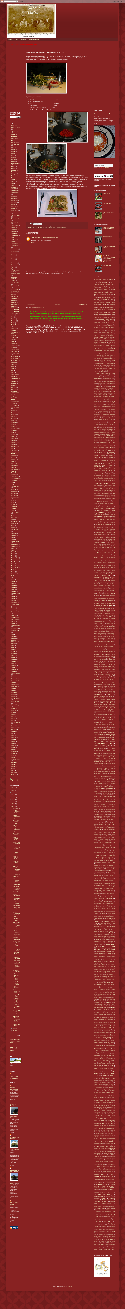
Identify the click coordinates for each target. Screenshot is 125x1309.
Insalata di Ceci (111, 633)
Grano (95, 623)
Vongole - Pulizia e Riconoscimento (102, 1236)
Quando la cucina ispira (108, 959)
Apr (95, 307)
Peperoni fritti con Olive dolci (108, 877)
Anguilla (13, 151)
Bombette (96, 332)
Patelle (13, 556)
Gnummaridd (14, 401)
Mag (113, 684)
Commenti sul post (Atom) (38, 307)
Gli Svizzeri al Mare (100, 611)
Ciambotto (96, 422)
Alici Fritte (109, 296)
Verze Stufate (102, 1231)
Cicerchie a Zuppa (104, 426)
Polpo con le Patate (105, 924)
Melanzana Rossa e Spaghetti (104, 709)
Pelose (102, 868)
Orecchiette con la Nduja (100, 758)
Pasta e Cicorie (64, 226)
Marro (108, 699)
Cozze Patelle (15, 309)
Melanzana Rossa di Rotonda (14, 473)
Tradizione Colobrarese (107, 1176)
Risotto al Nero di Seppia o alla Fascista (16, 984)
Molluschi (13, 489)
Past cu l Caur (110, 821)
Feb (97, 552)
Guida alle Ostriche (100, 628)
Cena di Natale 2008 (15, 852)
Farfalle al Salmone (110, 537)
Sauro (12, 647)
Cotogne (13, 302)
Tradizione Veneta (98, 1205)
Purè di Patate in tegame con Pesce (107, 956)
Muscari (13, 504)
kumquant (14, 774)
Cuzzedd (102, 505)
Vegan (111, 1223)
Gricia (101, 626)
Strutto (13, 688)
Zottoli (12, 770)
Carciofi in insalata (109, 376)
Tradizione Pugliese (61, 227)
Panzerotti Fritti (97, 808)
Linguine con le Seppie (104, 671)
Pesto (12, 570)
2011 (13, 799)
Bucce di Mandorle (109, 343)
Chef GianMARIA (35, 237)
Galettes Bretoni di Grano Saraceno (15, 380)
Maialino (13, 459)
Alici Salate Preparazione (105, 297)
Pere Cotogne (15, 562)
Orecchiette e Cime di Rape (101, 769)
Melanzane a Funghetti (102, 712)
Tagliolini (13, 694)
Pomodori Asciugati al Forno (102, 929)
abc (106, 282)
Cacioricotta (110, 352)
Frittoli (12, 372)
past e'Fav (107, 824)
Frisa (12, 366)
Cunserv (111, 503)
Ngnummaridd (110, 737)
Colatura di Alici (15, 286)
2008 (13, 806)
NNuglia (13, 508)
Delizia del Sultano (98, 508)
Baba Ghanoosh (97, 315)
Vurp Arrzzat (107, 1237)
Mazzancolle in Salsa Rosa (16, 822)
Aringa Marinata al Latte (99, 309)
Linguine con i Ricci (107, 667)
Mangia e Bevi (109, 692)
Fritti (12, 370)
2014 (13, 792)
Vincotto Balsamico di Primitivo (103, 1232)
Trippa (13, 739)
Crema (101, 488)
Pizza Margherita (97, 903)
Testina (13, 712)
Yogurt (13, 764)
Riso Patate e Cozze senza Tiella (101, 1007)
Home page (57, 304)
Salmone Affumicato (14, 640)
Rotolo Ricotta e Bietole (99, 1038)
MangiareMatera (98, 694)
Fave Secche (14, 343)
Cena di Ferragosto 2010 (109, 407)
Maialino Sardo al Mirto (99, 687)
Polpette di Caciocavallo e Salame (106, 916)
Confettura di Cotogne (99, 455)
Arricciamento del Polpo (107, 311)
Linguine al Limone (109, 662)
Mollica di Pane (15, 486)
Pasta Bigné (107, 832)
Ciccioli (13, 255)
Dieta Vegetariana (40, 226)
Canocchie (14, 202)
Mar (109, 694)
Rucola (45, 227)
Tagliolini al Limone (98, 1143)
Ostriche (13, 527)
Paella (98, 781)
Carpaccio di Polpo (111, 384)
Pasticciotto (96, 862)
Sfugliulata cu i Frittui (103, 1090)
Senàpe (13, 655)
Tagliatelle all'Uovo (109, 1135)
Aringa (13, 153)
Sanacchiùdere (97, 1060)
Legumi (13, 434)
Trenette (13, 731)
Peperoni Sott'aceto (108, 882)
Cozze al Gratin (106, 477)
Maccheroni (14, 450)
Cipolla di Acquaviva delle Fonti (15, 270)
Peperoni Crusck (109, 873)
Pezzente (13, 574)
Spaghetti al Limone (98, 1100)
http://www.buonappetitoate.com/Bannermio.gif (15, 1041)
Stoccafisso (14, 677)
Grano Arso (14, 413)
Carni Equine (14, 225)
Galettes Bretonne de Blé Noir (107, 598)
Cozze (107, 475)
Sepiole (13, 657)
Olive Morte (98, 750)
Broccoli (13, 181)
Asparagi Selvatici (13, 158)
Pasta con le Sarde (99, 847)
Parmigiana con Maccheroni (102, 816)
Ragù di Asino (106, 969)
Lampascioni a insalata (99, 649)
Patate (13, 554)
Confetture (103, 457)
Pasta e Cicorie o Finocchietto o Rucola (16, 958)
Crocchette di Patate (98, 498)
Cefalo (13, 241)
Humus (113, 628)
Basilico (13, 166)
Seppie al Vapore (105, 1078)
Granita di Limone (99, 621)
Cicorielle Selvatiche (108, 430)
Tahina (13, 696)
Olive (12, 519)
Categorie (23, 39)
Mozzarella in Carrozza (110, 734)
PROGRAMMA (14, 1116)
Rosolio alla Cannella (108, 1037)
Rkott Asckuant (104, 1035)
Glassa (101, 610)
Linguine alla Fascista (99, 664)
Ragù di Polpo (107, 971)
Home (10, 39)
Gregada (96, 626)
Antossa (112, 305)
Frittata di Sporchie (98, 592)
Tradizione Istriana (109, 1179)
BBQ (111, 324)
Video (108, 1231)
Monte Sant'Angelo (14, 1149)
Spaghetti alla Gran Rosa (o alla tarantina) (16, 908)
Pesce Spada (14, 568)
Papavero (102, 811)
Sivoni (13, 663)
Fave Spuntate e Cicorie (109, 550)
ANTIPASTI (102, 304)
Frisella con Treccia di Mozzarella (101, 588)
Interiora (13, 420)
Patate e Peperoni (108, 865)
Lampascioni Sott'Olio (107, 651)
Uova (12, 749)
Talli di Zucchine (15, 698)
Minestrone (111, 726)
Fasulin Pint (96, 542)
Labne (13, 424)
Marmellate (102, 699)
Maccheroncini (110, 679)
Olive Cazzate (110, 746)
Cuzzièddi (109, 505)
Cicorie (33, 226)
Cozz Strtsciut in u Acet (99, 475)
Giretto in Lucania (104, 608)
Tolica (12, 716)
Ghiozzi (95, 608)
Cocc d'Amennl (97, 445)
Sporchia (13, 671)
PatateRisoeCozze (98, 867)
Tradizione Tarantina (100, 1201)
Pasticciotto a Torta (16, 1024)
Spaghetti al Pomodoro (110, 1100)
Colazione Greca (100, 450)
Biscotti (95, 329)
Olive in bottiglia (111, 748)
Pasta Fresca (100, 857)
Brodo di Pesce (102, 342)
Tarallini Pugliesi (97, 1154)
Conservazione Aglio (107, 462)
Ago (95, 294)
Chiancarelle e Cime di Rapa (108, 417)
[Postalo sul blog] (36, 224)
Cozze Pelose (15, 311)
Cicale (13, 253)
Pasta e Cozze (106, 850)
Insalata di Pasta (98, 639)
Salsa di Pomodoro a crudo (107, 1055)
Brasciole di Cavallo (14, 178)
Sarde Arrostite (101, 1063)
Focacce (13, 362)
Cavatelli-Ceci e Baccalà (108, 396)
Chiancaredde (15, 245)
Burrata (113, 347)
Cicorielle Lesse (97, 430)
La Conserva (104, 646)
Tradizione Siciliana (99, 1198)
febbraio (15, 1030)
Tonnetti (13, 718)
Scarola (13, 651)
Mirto (101, 727)
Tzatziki (13, 747)
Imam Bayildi (99, 629)
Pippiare (95, 901)
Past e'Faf (101, 824)
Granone (13, 414)
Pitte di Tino (16, 876)
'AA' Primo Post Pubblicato (100, 279)
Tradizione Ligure (98, 1182)
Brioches (107, 337)
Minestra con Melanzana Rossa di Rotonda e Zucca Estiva (104, 724)
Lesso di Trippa (111, 659)
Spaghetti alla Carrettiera (100, 1103)
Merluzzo (111, 719)
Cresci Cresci (110, 496)
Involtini (105, 643)
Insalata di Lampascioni (108, 636)
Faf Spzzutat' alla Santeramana (103, 524)
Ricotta (13, 623)
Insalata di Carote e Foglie (100, 633)
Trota (12, 743)
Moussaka (96, 732)
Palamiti (106, 783)
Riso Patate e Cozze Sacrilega (106, 1005)
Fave (12, 341)
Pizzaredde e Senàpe (103, 905)
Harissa (108, 628)
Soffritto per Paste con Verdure (106, 1094)
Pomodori (13, 591)
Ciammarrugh (104, 422)
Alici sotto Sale (15, 144)
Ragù (12, 610)
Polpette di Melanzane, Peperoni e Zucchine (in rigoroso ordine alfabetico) (109, 258)
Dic (114, 508)
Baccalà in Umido (98, 320)
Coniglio (13, 294)
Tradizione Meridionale (99, 1187)
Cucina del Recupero (102, 501)
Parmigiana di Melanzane (107, 817)
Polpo (12, 589)
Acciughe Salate (15, 127)
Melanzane (14, 476)
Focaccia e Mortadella (16, 873)
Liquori (13, 440)
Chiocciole (14, 251)
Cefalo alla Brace (107, 404)
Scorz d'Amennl (105, 1070)
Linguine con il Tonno (99, 669)
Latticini (107, 656)
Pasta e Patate (97, 853)
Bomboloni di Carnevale (100, 334)
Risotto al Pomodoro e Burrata (104, 114)
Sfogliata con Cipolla (101, 1087)
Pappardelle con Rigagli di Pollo (103, 812)
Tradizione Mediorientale (107, 1186)
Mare (110, 696)
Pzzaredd (13, 600)
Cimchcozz (14, 263)
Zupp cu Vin (111, 1246)
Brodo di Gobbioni (104, 340)
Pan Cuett (97, 785)
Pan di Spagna (15, 529)
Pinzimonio (110, 900)
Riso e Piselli (103, 1004)
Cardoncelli (14, 210)
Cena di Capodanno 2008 (17, 811)
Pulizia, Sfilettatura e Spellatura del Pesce (108, 228)
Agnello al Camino (104, 287)
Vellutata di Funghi (110, 1224)
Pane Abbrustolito (109, 788)
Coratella (13, 300)
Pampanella (112, 783)
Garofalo (107, 601)
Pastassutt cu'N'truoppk (107, 858)
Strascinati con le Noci (100, 1125)
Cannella (13, 198)
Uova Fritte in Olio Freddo (105, 1218)
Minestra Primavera (102, 726)
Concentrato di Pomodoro (15, 292)
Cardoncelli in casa (98, 379)
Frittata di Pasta (110, 590)
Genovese (96, 606)
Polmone (13, 585)
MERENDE (96, 719)
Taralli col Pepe (15, 701)
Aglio (105, 286)
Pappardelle (14, 546)
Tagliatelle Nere (103, 1138)
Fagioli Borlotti (15, 325)
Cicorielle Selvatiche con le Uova (101, 432)
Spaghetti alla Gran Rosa (101, 1107)
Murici (12, 502)
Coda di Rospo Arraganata (100, 449)
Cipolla (13, 267)
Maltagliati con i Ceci (101, 689)
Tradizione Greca (99, 1179)
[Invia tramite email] (34, 224)
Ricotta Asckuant (15, 625)
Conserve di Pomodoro (108, 463)
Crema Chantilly (97, 490)
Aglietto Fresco (15, 131)
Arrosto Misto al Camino (16, 843)
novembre (16, 1028)
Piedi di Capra (15, 576)
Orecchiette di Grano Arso (100, 761)
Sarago (100, 1062)
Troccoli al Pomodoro (106, 1211)
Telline (13, 708)
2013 (13, 794)
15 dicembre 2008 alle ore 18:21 (49, 237)
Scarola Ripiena (103, 1068)
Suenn (97, 1131)
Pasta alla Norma (98, 832)
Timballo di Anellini (111, 1164)
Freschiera (107, 585)
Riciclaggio (111, 997)
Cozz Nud (111, 473)
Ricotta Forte (14, 629)
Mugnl (13, 500)
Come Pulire (14, 289)
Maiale (13, 457)
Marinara (96, 697)
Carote (13, 227)
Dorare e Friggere (110, 517)
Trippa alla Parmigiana (100, 1209)
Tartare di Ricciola (107, 1154)
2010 (13, 801)
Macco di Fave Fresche (104, 684)
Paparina (101, 809)
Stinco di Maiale (15, 673)
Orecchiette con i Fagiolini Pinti (108, 756)
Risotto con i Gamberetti (100, 1027)
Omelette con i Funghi (107, 751)
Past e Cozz (107, 822)
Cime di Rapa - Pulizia (99, 437)
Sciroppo (111, 1068)
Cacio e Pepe (99, 350)
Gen (110, 605)
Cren (12, 317)
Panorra (100, 803)
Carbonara (104, 375)
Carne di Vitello (15, 219)
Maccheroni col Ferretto (15, 452)
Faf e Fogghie (99, 521)
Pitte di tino (106, 901)
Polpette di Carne (98, 918)
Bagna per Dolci (15, 163)
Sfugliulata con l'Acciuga (99, 1089)
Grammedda (112, 618)
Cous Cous (14, 304)
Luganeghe (96, 677)
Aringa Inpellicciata (109, 307)
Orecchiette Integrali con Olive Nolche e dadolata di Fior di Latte (104, 775)
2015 (13, 790)
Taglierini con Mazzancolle (100, 1141)
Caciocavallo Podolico (14, 188)
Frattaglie (13, 364)
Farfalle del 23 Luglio (100, 539)
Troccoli (13, 741)
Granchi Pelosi (15, 407)
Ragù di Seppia (107, 972)
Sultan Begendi (100, 1133)
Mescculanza (14, 480)
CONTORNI (97, 467)
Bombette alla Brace (107, 332)
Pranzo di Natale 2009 (102, 939)
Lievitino (105, 661)
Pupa (107, 954)
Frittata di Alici (101, 590)
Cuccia (113, 500)
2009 (13, 804)
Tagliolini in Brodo (106, 1145)
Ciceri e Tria (16, 892)
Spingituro (98, 1117)
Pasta (58, 226)
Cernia (112, 411)
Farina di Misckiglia (14, 336)
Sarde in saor (110, 1063)
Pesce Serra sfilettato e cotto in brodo (103, 891)
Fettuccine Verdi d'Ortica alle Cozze (102, 563)
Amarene (13, 149)
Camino (97, 365)
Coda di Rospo (15, 282)
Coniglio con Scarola (99, 458)
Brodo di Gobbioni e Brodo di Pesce (16, 914)
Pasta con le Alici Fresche (105, 842)
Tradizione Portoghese (107, 1192)
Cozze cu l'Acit (102, 480)
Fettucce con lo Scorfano (108, 559)
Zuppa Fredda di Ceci (109, 1249)
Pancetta (13, 533)
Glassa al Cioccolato (110, 610)
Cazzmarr (102, 401)
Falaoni (108, 534)
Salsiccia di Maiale (98, 1058)
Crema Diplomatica (106, 493)
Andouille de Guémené (99, 302)
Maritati (103, 697)
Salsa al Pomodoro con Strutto (101, 1053)
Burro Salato (14, 185)
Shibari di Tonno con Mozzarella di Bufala (104, 1092)
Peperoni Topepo (98, 883)
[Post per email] (30, 223)
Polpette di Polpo (109, 921)
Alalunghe (109, 294)
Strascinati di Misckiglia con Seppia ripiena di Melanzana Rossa (104, 1127)
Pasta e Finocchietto (73, 226)
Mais (12, 461)
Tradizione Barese (51, 227)
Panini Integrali (15, 541)
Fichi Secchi (14, 349)
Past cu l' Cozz (97, 822)
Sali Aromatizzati (103, 1043)
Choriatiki (111, 421)
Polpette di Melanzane (109, 918)
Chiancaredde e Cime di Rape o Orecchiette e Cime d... (16, 965)
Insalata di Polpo (109, 639)
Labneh (13, 426)
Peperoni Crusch (100, 873)
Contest (110, 465)
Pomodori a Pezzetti (110, 928)
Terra (102, 1156)
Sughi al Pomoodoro (105, 1131)
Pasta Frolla (110, 857)
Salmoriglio (100, 1052)
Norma (102, 741)
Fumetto (113, 593)
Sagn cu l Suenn (109, 1042)
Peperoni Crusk (97, 875)
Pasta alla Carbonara (109, 829)
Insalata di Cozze (100, 634)
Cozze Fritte (110, 480)
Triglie (13, 735)
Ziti (12, 768)
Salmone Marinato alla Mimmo (102, 1047)
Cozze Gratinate (110, 481)
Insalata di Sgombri (98, 641)
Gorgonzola (14, 405)
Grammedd (104, 618)
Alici (12, 140)
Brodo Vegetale (99, 343)
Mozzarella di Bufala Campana (15, 496)
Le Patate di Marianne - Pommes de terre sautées (17, 1019)
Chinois (112, 419)
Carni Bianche (15, 222)
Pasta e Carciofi (110, 849)
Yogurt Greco (109, 1239)
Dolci (99, 516)
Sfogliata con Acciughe (99, 1085)
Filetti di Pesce (15, 353)
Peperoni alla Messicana (99, 872)
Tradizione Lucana (101, 1184)
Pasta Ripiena (97, 858)
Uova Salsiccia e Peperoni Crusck (107, 1219)
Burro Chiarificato (103, 348)
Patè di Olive (107, 867)
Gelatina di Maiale (101, 605)
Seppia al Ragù (98, 1077)
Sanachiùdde (106, 1060)
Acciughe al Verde (99, 284)
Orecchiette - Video (16, 929)
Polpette (13, 587)
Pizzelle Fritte (97, 906)
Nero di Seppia (15, 512)
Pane (12, 537)
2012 (13, 797)
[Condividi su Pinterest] (41, 224)
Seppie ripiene (101, 1080)
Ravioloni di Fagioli (104, 989)
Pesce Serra (14, 566)
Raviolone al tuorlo (104, 987)
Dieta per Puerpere (102, 510)
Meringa (104, 719)
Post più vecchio (83, 304)
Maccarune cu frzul (99, 679)
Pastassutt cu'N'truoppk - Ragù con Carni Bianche (16, 950)
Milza (12, 482)
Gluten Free (110, 611)
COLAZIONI (110, 450)
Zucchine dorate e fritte (100, 1246)
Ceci (12, 237)
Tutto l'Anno (98, 1216)
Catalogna (14, 229)
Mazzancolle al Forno (16, 834)
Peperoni (13, 560)
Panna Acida (14, 544)
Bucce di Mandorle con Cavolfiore (101, 345)
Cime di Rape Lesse (16, 1011)
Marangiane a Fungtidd (99, 696)
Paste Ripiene (109, 860)
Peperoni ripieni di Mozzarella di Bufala (103, 880)
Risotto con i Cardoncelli (107, 1025)
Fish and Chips (98, 580)
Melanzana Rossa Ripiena (100, 711)
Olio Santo (14, 517)
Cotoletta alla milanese (99, 472)
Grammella (98, 620)
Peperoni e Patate (108, 875)
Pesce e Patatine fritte (99, 890)
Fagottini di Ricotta (100, 532)
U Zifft (112, 1216)
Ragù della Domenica (16, 938)
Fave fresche (14, 345)
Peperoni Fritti (97, 877)
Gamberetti (14, 387)
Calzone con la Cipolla (105, 360)
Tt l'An (97, 1213)
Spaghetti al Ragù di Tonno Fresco (104, 1102)
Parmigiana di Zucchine (99, 821)
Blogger (70, 1286)
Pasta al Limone (99, 827)
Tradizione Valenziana (106, 1203)
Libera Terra (98, 661)
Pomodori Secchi (15, 593)
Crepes (13, 319)
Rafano (13, 608)
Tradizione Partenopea (107, 1189)
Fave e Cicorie (110, 542)
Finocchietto (47, 226)
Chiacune (111, 412)
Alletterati (105, 299)
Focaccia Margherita (105, 583)
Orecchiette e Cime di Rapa (104, 768)
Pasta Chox (106, 834)
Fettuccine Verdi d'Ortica (108, 562)
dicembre (15, 808)
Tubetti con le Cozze (108, 1213)
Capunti (108, 373)
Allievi (12, 147)
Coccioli (13, 280)
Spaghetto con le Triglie (99, 1113)
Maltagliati (14, 463)
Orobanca (14, 523)
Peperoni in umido (109, 878)
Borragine (14, 174)
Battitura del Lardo (101, 324)
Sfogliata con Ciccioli (110, 1085)
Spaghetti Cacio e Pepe (107, 1108)
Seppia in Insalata (108, 1077)
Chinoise (96, 421)
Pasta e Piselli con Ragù (100, 855)
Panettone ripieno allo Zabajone (16, 847)
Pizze (112, 905)
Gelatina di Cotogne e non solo (15, 393)
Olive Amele (102, 746)
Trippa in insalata (111, 1209)
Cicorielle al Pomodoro (107, 429)
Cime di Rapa (15, 265)
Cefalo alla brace (107, 236)
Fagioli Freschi (106, 531)
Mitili (12, 484)
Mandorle (13, 467)
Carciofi (13, 208)
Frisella (13, 368)
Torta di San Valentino (108, 1171)
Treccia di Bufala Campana (15, 728)
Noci (12, 516)
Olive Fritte (103, 748)
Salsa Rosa (97, 1057)
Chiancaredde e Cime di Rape (106, 416)
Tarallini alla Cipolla (108, 1153)
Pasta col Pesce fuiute (100, 837)
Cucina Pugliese (103, 503)
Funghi (13, 376)
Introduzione (13, 1205)
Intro (16, 39)
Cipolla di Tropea (15, 273)
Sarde (12, 645)
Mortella (111, 731)
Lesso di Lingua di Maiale (100, 659)
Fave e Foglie (97, 544)
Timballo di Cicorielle (101, 1166)
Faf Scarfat (108, 521)
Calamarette (14, 190)
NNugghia (14, 506)
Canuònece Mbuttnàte (99, 368)
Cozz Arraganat (103, 473)
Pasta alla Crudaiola (98, 830)
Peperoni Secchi (97, 882)
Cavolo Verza (14, 235)
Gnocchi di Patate (14, 398)
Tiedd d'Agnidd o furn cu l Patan (108, 1159)
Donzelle (13, 321)
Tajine (97, 1146)
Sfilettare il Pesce (108, 1084)
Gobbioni (13, 403)
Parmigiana (112, 814)
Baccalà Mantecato (108, 320)
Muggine (97, 735)
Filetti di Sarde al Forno (104, 570)
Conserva (103, 460)
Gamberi (13, 389)
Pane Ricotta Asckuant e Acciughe (16, 888)
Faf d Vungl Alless (111, 519)
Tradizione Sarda (110, 1196)
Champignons (15, 243)
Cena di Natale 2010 (103, 411)
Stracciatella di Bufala (99, 1123)
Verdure (13, 753)
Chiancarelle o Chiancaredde (17, 934)
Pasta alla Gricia (109, 830)
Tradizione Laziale (109, 1181)
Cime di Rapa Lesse (110, 437)
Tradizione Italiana (98, 1181)
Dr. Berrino (96, 519)
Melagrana (103, 706)
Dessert (108, 508)
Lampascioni (14, 428)
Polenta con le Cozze (105, 908)
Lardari (13, 430)
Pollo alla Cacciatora (110, 911)
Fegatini (101, 557)
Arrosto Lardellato (98, 312)
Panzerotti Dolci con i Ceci (108, 806)
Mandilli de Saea (97, 691)
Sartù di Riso (97, 1065)
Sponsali (13, 669)
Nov (111, 743)
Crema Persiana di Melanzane (108, 495)
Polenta (13, 581)
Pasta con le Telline (110, 847)
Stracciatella (14, 679)
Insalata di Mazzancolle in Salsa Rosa (103, 638)
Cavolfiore (14, 233)
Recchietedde (15, 617)
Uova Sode (98, 1221)
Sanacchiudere (109, 1058)
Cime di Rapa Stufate (16, 1007)
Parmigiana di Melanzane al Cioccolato (103, 819)
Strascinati (14, 684)
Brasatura (103, 335)
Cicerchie (13, 257)
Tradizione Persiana (99, 1191)
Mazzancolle (14, 469)
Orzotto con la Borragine (99, 779)
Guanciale (14, 419)
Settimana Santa (98, 1084)
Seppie (13, 659)
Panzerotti (103, 804)
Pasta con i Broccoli (103, 839)
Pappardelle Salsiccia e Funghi (101, 814)
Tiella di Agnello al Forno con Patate (104, 1161)
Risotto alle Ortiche (106, 1015)
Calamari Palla (15, 192)
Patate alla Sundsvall (102, 863)
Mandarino (14, 465)
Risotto (113, 1007)
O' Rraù (96, 745)
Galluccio (13, 385)
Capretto (13, 206)
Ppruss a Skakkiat (108, 934)
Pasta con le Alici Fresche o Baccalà (16, 977)
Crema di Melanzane (108, 490)
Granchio (13, 410)
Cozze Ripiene (99, 486)
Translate (106, 167)
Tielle (12, 714)
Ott (114, 780)
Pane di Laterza (97, 794)
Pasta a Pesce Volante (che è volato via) (105, 826)
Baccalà (13, 161)
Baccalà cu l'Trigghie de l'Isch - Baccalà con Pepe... (16, 1001)
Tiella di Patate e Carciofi (100, 1163)
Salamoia (96, 1043)
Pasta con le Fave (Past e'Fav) (16, 972)
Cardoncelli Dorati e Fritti (108, 378)
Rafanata (106, 961)
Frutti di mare (14, 374)
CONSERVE (97, 463)
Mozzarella (14, 493)
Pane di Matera (106, 794)
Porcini (13, 598)
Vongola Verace (15, 759)
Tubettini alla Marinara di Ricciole (101, 1214)
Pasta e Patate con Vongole (108, 853)
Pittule (112, 901)
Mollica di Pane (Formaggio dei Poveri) (16, 868)
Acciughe (13, 125)
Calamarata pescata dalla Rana (104, 355)
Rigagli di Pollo (15, 630)
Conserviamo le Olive (99, 465)
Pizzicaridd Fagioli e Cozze (108, 906)
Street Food (14, 686)
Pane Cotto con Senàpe (108, 793)
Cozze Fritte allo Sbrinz (99, 481)
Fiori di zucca (14, 360)
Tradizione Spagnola (107, 1199)
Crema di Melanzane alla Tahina (101, 491)
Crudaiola (107, 498)
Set (109, 1082)
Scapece (111, 1066)
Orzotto (112, 778)
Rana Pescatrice (15, 612)
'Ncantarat (110, 279)
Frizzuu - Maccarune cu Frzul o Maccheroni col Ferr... (16, 896)
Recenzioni (108, 994)
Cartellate (98, 386)
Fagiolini (13, 328)
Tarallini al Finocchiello (105, 1151)
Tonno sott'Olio (106, 1169)
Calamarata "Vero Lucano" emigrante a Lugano (104, 353)
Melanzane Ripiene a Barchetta (101, 716)
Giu (111, 608)
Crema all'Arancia (109, 488)
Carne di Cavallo (15, 215)
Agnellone (14, 136)
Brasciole (13, 176)
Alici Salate (14, 142)
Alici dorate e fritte (100, 296)
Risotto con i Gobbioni (104, 1029)
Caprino (102, 373)
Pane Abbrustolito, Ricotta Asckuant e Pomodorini (17, 881)
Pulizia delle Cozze (101, 951)
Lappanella (96, 654)
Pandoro (13, 535)
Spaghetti (13, 665)
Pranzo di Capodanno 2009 (101, 936)
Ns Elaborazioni (34, 39)
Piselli (12, 579)
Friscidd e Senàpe (103, 587)
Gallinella (13, 383)
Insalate (107, 641)
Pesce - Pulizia (109, 888)
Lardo (12, 432)
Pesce (13, 564)
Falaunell (105, 535)
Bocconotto (110, 330)
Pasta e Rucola (82, 226)
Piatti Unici (109, 898)
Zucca (109, 1242)
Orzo (107, 778)
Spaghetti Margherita (109, 1112)
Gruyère (13, 416)
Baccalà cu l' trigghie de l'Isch (106, 319)
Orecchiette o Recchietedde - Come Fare (16, 924)
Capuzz (113, 373)
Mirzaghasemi (107, 727)
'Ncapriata (96, 280)
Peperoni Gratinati (99, 878)
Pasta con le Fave (98, 845)
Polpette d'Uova (111, 913)
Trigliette (13, 737)
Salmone (13, 638)
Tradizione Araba (98, 1172)
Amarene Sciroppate (107, 300)
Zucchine (13, 772)
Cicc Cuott (104, 424)
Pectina (97, 868)
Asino (12, 155)
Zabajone (96, 1241)
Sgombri (13, 661)
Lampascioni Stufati (99, 652)
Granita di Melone (110, 621)
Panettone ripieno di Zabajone (102, 798)
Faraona (13, 330)
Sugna (13, 690)
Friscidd (95, 587)
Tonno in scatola (15, 722)
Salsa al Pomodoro (109, 1052)
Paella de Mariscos (106, 781)
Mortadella (14, 491)
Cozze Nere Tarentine (14, 306)
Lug (110, 676)
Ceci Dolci (109, 402)
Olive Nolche (107, 750)
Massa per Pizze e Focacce (106, 701)
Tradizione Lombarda (110, 1182)
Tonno (13, 720)
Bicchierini (96, 327)
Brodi (12, 183)
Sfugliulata (110, 1087)
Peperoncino (14, 558)
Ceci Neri (13, 239)
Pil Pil (104, 900)
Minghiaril (96, 727)
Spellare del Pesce (111, 1113)
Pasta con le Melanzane (106, 194)
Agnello (13, 134)
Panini (13, 539)
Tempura (13, 710)
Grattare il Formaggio (109, 625)
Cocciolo (111, 445)
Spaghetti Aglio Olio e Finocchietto (106, 1098)
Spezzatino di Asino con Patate (102, 1115)
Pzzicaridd (14, 602)
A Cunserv (100, 282)
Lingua (95, 662)
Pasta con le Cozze (109, 844)
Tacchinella (14, 692)
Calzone (13, 196)
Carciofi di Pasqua (98, 376)
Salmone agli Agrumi (110, 1045)
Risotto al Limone (102, 1009)
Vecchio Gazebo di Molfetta (101, 1223)
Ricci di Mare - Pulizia (109, 995)
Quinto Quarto (15, 604)
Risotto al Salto (104, 1012)
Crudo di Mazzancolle (16, 817)
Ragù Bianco (102, 964)
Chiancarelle (14, 249)
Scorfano (13, 653)
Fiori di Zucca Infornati (110, 578)
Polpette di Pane (99, 921)
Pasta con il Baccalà (103, 840)
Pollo (12, 583)
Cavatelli (13, 231)
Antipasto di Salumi (103, 305)
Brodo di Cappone (105, 338)
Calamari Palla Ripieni (108, 358)
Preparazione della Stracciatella (101, 942)
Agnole (102, 290)
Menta (111, 717)
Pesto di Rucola (103, 895)
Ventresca (14, 751)
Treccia (13, 726)
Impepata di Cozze (16, 995)
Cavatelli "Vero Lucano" (99, 389)
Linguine (13, 438)
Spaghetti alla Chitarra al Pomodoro (107, 1105)
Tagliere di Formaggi (108, 1140)
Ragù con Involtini (106, 968)
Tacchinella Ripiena (98, 1135)
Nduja (12, 510)
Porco (100, 934)
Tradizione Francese (98, 1177)
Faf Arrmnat (102, 519)
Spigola (13, 667)
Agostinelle (14, 138)
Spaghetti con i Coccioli (99, 1110)
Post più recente (31, 304)
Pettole (13, 572)
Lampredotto (110, 652)
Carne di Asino (15, 212)
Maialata (13, 455)
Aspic (112, 314)
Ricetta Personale (103, 997)
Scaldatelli (96, 1066)
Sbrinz (13, 649)
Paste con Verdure (98, 860)
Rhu (114, 994)
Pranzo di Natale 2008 (15, 838)
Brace (95, 335)
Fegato (13, 347)
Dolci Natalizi (107, 516)
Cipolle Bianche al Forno (104, 442)
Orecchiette (54, 226)
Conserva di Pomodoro (14, 297)
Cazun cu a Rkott (102, 399)
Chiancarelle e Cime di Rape (101, 419)
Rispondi (33, 242)
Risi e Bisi (103, 1002)
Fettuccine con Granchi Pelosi (101, 560)
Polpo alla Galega (105, 923)
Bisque (102, 330)
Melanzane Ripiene (108, 714)
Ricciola (13, 621)
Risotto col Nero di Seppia (100, 1020)
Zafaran (13, 766)
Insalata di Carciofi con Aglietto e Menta (103, 631)
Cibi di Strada (112, 422)
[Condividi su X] (37, 224)
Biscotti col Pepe (104, 329)
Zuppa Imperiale (97, 1251)
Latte (101, 656)
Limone (13, 436)
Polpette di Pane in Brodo (101, 915)
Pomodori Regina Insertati (106, 931)
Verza (12, 755)
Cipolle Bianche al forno (16, 991)
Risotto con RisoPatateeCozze (101, 1032)
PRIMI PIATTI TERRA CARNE (105, 948)
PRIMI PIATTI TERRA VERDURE (35, 227)
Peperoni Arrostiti (111, 872)
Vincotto (13, 757)
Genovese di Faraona (107, 606)
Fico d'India (14, 351)
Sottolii (107, 1095)
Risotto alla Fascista (105, 1014)
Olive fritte (15, 1014)
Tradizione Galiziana (110, 1177)
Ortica (12, 526)
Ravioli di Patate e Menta (104, 982)
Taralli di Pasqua (15, 705)
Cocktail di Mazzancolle (99, 447)
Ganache (102, 601)
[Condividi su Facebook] (39, 224)
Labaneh (13, 422)
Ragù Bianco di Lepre (103, 966)
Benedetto (96, 325)
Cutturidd (96, 505)
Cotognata (104, 470)
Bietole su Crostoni (109, 327)
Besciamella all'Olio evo (107, 325)
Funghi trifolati (106, 595)
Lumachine (14, 442)
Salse (104, 1057)
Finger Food (14, 356)
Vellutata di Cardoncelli (99, 1224)
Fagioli (13, 323)
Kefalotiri (111, 644)
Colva (95, 452)
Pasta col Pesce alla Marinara (108, 835)
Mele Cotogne (15, 478)
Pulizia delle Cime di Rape (16, 863)
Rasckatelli (14, 615)
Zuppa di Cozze (98, 1247)
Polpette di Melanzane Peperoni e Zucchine (105, 919)
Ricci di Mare (14, 619)
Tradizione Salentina (99, 1196)
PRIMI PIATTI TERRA (108, 946)
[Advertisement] (57, 289)
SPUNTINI (102, 1120)
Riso (12, 634)
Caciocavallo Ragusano (99, 352)
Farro (12, 339)
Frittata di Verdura (109, 592)
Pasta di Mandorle (13, 551)
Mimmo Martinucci (106, 722)
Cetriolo (95, 412)
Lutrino (13, 444)
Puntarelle (96, 953)
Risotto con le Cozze (109, 1030)
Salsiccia (13, 643)
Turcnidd (13, 745)
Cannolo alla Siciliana (99, 366)
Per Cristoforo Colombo (16, 902)
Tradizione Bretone (99, 1174)
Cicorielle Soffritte (105, 434)
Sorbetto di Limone (98, 1095)
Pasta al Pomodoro (109, 827)
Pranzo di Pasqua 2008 (15, 857)
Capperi (13, 204)
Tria (12, 733)
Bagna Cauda (97, 322)
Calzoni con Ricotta (110, 363)
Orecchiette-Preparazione (106, 776)
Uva (105, 1221)
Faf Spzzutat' (112, 522)
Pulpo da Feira (110, 951)
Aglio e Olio (111, 286)
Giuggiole (13, 396)
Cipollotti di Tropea (14, 278)
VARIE (110, 1221)
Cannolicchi (14, 200)
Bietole (13, 168)
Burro (96, 348)
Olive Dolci (96, 748)
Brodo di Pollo (112, 342)
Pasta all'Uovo (97, 829)
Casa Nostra (106, 386)
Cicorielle (13, 261)
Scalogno (103, 1066)
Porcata (13, 596)
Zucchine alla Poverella (110, 1244)
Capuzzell (98, 375)
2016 (13, 788)
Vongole (13, 762)
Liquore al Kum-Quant (105, 674)
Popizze (105, 933)
